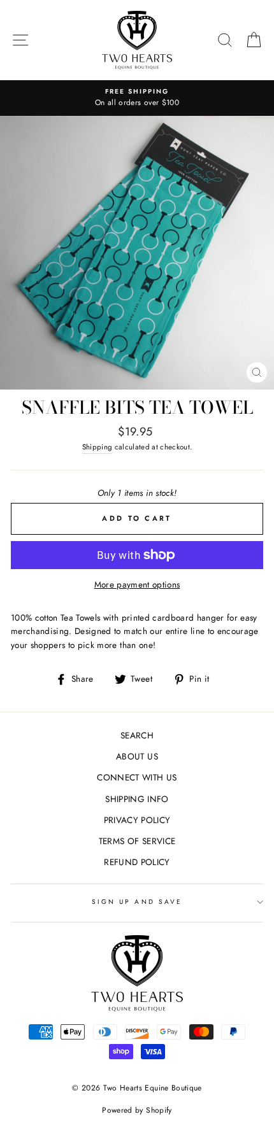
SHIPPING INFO (136, 799)
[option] (137, 98)
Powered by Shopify (136, 1110)
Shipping (97, 447)
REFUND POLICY (136, 862)
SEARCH (137, 735)
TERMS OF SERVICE (137, 841)
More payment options (137, 584)
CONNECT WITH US (137, 777)
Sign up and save (137, 901)
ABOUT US (137, 756)
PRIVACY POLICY (137, 820)
